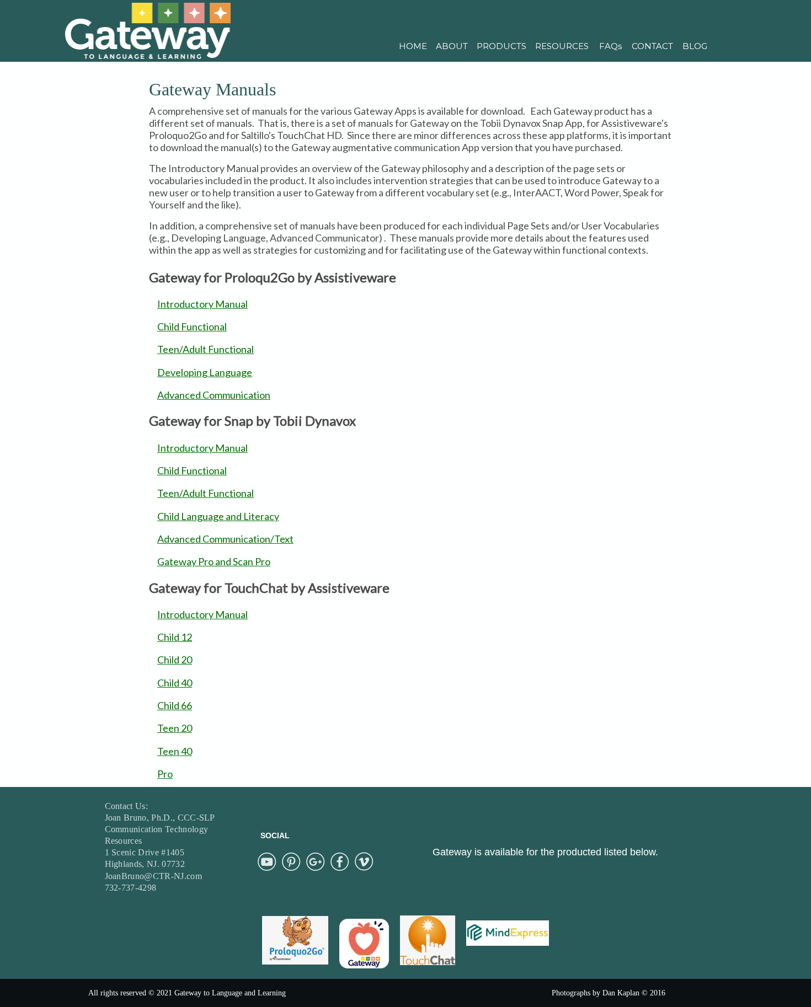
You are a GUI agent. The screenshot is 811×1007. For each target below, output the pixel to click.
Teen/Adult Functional (205, 349)
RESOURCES (562, 46)
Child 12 (174, 637)
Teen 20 (174, 728)
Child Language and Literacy (218, 516)
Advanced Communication (213, 395)
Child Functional (192, 326)
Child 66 (174, 705)
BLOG (694, 46)
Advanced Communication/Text (225, 539)
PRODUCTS (501, 46)
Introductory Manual (202, 304)
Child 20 (174, 660)
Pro (165, 774)
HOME (413, 46)
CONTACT (652, 46)
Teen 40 (174, 751)
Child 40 (174, 683)
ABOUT (452, 46)
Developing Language (204, 372)
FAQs (610, 46)
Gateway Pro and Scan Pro (213, 561)
